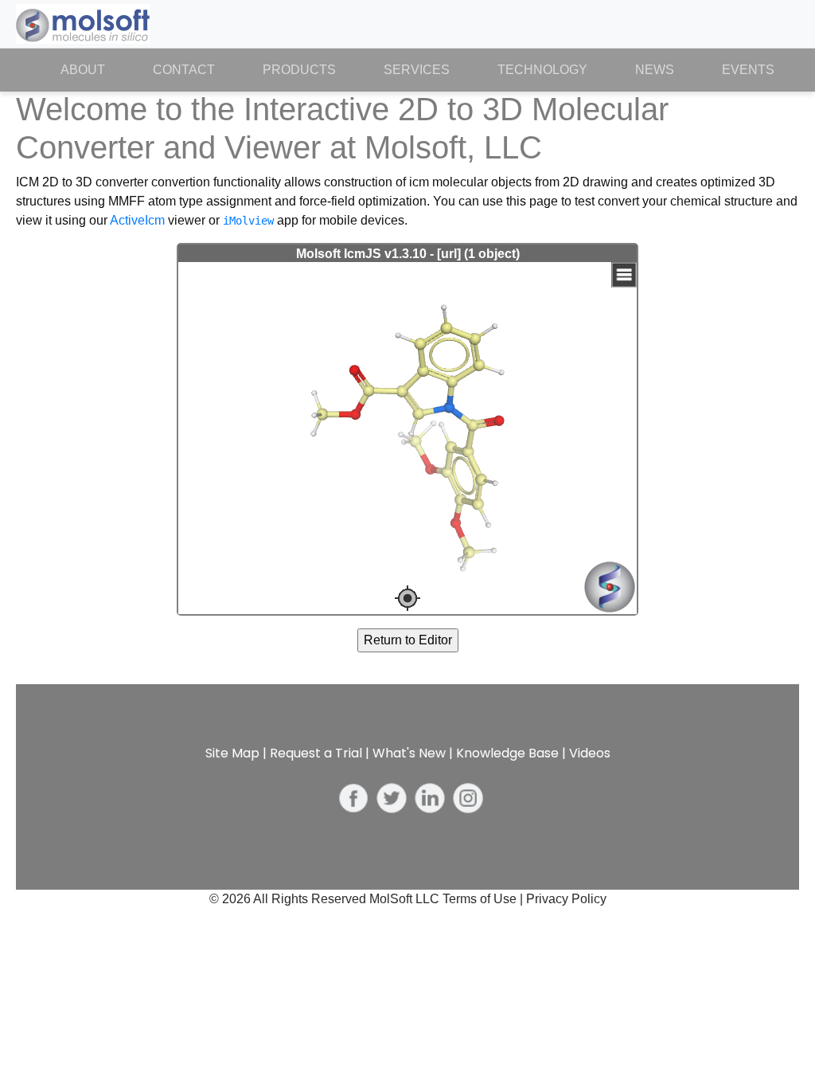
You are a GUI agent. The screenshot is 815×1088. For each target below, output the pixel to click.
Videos (589, 753)
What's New (409, 753)
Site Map (232, 753)
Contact (184, 69)
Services (417, 69)
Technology (542, 69)
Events (748, 69)
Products (299, 69)
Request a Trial (316, 753)
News (654, 69)
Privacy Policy (566, 899)
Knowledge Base (507, 753)
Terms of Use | (484, 899)
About (94, 69)
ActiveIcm (137, 220)
